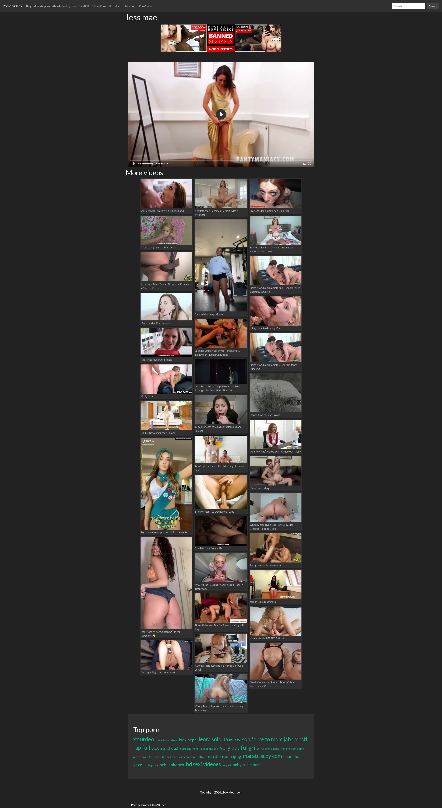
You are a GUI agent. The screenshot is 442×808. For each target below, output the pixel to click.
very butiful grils (239, 747)
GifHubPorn (99, 6)
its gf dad (169, 748)
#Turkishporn (42, 6)
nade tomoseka (209, 748)
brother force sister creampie (179, 756)
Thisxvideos (115, 6)
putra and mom (189, 748)
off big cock (151, 765)
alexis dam (154, 756)
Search (433, 6)
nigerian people (270, 748)
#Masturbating (61, 6)
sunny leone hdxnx (166, 740)
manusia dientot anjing (220, 756)
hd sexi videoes (203, 764)
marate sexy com (262, 755)
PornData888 (81, 6)
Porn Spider (145, 6)
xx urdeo (143, 739)
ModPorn (130, 6)
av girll (227, 765)
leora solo (210, 739)
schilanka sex (172, 764)
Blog (29, 6)
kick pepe (188, 739)
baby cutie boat (247, 764)
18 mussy (231, 739)
